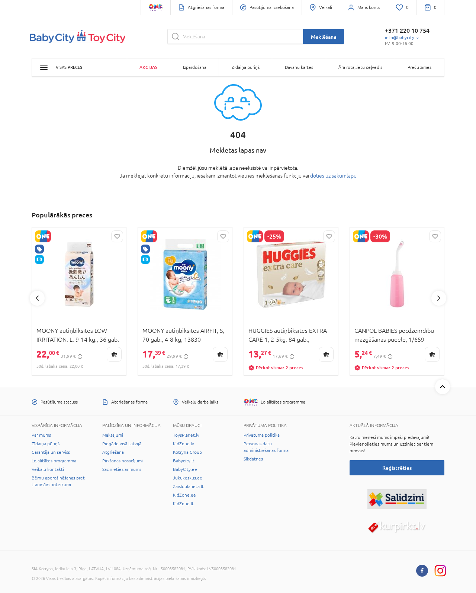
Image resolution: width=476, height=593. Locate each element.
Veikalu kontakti (48, 469)
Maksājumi (112, 435)
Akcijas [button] (148, 67)
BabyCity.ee (185, 469)
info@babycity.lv (402, 37)
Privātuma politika (262, 435)
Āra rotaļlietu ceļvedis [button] (360, 67)
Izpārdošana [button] (194, 67)
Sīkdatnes (253, 459)
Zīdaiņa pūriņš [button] (246, 67)
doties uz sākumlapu (333, 176)
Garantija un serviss (51, 452)
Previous (37, 298)
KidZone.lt (183, 503)
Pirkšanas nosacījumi (122, 460)
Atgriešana (113, 452)
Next (438, 298)
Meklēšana (323, 37)
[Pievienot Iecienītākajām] (117, 236)
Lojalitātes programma (54, 460)
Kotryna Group (187, 452)
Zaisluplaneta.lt (188, 486)
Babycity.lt (183, 460)
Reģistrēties (397, 468)
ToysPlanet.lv (186, 435)
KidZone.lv (183, 443)
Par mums (41, 435)
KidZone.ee (184, 495)
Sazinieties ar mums (121, 469)
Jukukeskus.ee (187, 478)
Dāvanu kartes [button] (299, 67)
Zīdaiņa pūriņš (46, 443)
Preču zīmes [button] (419, 67)
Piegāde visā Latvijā (121, 443)
